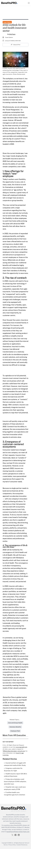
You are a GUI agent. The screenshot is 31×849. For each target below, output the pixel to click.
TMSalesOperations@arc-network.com (14, 751)
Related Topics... (15, 719)
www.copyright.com (21, 747)
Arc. (12, 843)
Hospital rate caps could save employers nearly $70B (15, 788)
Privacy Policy (12, 844)
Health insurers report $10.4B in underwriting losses (15, 775)
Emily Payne (12, 34)
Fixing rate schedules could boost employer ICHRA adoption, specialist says (15, 781)
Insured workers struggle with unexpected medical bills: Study (15, 764)
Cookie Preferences (22, 844)
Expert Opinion (7, 22)
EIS (5, 703)
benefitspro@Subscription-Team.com (18, 831)
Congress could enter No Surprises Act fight (13, 769)
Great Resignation (12, 110)
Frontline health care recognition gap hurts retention (14, 794)
